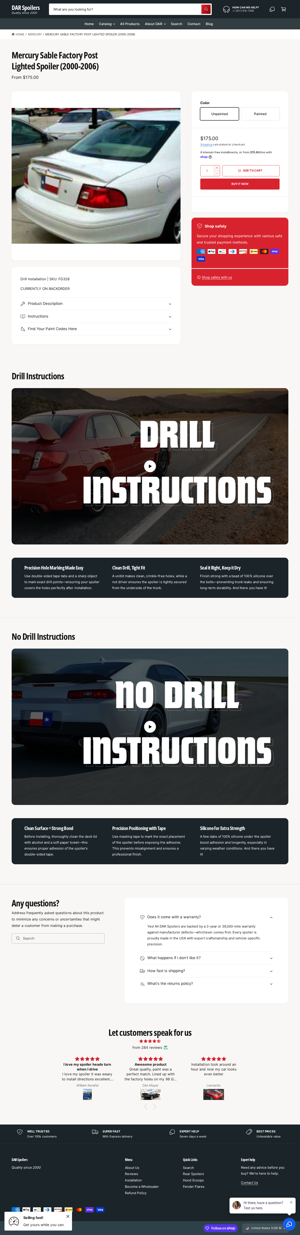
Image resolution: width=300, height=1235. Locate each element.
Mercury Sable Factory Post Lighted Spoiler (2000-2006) (90, 34)
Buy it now (239, 184)
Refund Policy (135, 1193)
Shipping (206, 144)
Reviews (131, 1174)
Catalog (105, 24)
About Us (132, 1168)
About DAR (153, 24)
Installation (133, 1180)
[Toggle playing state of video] (150, 466)
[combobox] (130, 9)
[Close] (67, 1216)
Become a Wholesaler (142, 1186)
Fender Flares (193, 1186)
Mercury (35, 34)
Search (188, 1168)
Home (20, 34)
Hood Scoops (193, 1180)
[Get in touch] (272, 9)
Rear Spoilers (193, 1174)
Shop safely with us (217, 277)
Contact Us (249, 1183)
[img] (150, 1041)
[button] (283, 9)
